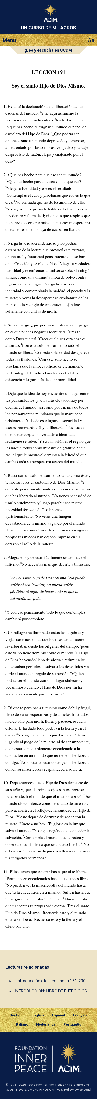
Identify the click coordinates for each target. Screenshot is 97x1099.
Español (58, 1015)
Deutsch (17, 1015)
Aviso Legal (83, 1089)
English (38, 1015)
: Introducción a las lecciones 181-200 (50, 980)
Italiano (22, 1024)
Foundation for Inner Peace (45, 1084)
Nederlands (46, 1024)
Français (80, 1015)
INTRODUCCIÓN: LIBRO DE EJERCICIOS (51, 990)
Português (72, 1024)
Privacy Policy (63, 1089)
